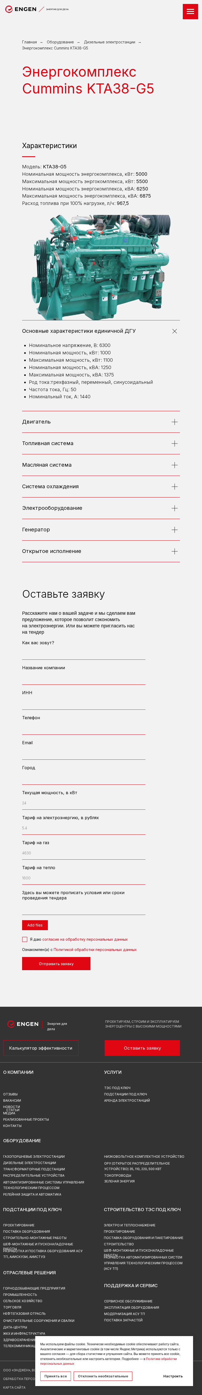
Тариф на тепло (38, 867)
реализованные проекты (26, 1119)
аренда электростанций (127, 1100)
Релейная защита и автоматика (32, 1194)
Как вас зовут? (38, 642)
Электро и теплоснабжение (129, 1225)
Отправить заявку (56, 963)
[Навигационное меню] (190, 11)
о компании (18, 1072)
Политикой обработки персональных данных (95, 949)
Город (28, 767)
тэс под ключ (117, 1088)
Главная (29, 42)
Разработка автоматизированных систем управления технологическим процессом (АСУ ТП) (143, 1263)
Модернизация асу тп (124, 1314)
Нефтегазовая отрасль (24, 1314)
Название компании (43, 667)
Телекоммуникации (21, 1346)
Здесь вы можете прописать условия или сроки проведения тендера (73, 895)
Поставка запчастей (123, 1320)
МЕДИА (9, 1113)
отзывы (10, 1094)
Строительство (119, 1244)
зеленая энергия (119, 1181)
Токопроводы (117, 1175)
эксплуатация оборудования (131, 1308)
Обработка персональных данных (35, 1379)
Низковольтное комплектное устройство (144, 1157)
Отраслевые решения (29, 1272)
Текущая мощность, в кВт (49, 792)
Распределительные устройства (33, 1175)
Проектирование (119, 1231)
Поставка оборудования (26, 1231)
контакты (12, 1126)
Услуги (113, 1072)
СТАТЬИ (12, 1110)
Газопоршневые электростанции (34, 1157)
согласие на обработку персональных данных (85, 939)
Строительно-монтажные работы (35, 1238)
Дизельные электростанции (109, 42)
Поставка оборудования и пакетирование (143, 1238)
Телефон (31, 717)
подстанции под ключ (125, 1094)
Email (27, 742)
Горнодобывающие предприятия (34, 1288)
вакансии (12, 1100)
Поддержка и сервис (131, 1285)
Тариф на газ (35, 842)
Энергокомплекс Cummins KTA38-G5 (55, 48)
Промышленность (20, 1295)
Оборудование (60, 42)
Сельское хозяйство (22, 1301)
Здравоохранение (19, 1340)
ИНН (27, 692)
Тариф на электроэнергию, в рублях (60, 817)
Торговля (12, 1307)
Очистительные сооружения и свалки (38, 1321)
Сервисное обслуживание (128, 1301)
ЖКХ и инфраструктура (24, 1334)
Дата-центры (15, 1327)
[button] (142, 1048)
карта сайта (14, 1387)
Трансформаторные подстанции (34, 1169)
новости (11, 1107)
